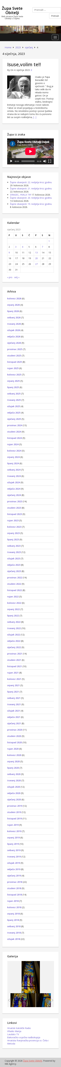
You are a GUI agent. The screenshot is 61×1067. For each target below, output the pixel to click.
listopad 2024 (14, 438)
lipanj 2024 (13, 463)
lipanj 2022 (13, 615)
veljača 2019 (13, 869)
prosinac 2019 (14, 805)
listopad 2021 (14, 666)
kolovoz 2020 (14, 755)
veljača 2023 (13, 564)
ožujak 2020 (13, 786)
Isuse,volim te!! (24, 64)
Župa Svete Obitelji (12, 10)
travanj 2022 (14, 628)
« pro (9, 277)
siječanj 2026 (14, 342)
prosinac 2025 (14, 349)
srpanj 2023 (13, 533)
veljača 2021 (13, 717)
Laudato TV (13, 1034)
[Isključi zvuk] (44, 161)
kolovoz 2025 (14, 374)
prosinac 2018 (14, 881)
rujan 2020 (13, 748)
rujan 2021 (13, 672)
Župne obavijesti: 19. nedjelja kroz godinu (31, 203)
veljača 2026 (13, 336)
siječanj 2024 (14, 495)
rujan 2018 (13, 900)
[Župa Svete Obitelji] (30, 29)
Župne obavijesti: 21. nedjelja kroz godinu (31, 188)
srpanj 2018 (13, 913)
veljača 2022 (13, 640)
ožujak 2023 (13, 558)
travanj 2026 (14, 323)
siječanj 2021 (14, 723)
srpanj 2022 (13, 609)
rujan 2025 (13, 368)
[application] (30, 151)
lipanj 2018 (13, 920)
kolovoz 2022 (14, 602)
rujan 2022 (13, 596)
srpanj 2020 (13, 761)
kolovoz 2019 (14, 831)
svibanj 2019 (13, 850)
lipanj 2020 (13, 767)
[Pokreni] (11, 161)
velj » (16, 277)
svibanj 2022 (13, 621)
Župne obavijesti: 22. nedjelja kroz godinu (31, 182)
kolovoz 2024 (14, 450)
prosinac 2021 (14, 653)
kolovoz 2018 (14, 907)
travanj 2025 (14, 399)
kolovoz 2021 (14, 679)
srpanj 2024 (13, 457)
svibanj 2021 (13, 698)
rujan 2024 (13, 444)
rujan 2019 (13, 824)
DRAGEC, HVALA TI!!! (20, 194)
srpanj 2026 (13, 304)
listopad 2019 (14, 818)
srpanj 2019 (13, 837)
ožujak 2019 (13, 862)
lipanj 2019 (13, 843)
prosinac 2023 (14, 501)
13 (36, 252)
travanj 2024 (14, 476)
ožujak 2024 (13, 482)
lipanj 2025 (13, 387)
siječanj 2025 (14, 418)
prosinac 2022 (14, 577)
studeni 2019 (14, 812)
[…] (34, 117)
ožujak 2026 (13, 330)
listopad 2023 (14, 514)
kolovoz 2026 (14, 298)
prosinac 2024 (14, 425)
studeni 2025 (14, 355)
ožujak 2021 (13, 710)
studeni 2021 (14, 659)
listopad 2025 (14, 361)
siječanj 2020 (14, 799)
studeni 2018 (14, 888)
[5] (23, 1000)
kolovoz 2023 (14, 526)
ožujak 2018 (13, 939)
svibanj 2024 (13, 469)
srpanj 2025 (13, 380)
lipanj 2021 (13, 691)
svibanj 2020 (13, 774)
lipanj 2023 (13, 539)
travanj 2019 (14, 856)
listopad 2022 (14, 590)
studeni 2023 (14, 507)
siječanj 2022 (14, 647)
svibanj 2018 (13, 926)
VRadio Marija (14, 1031)
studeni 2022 (14, 583)
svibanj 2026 (13, 317)
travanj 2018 (14, 932)
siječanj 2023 (14, 571)
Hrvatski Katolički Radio (19, 1028)
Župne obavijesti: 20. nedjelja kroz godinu (31, 197)
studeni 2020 (14, 736)
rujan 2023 (13, 520)
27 (36, 263)
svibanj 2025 (13, 393)
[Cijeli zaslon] (49, 161)
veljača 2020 (13, 793)
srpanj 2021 (13, 685)
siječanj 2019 (14, 875)
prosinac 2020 (14, 729)
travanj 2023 (14, 552)
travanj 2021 (14, 704)
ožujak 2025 (13, 406)
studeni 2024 (14, 431)
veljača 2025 (13, 412)
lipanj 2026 (13, 311)
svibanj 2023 (13, 545)
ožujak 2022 (13, 634)
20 (36, 258)
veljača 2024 (13, 488)
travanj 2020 (14, 780)
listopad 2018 (14, 894)
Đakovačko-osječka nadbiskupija (23, 1037)
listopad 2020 (14, 742)
